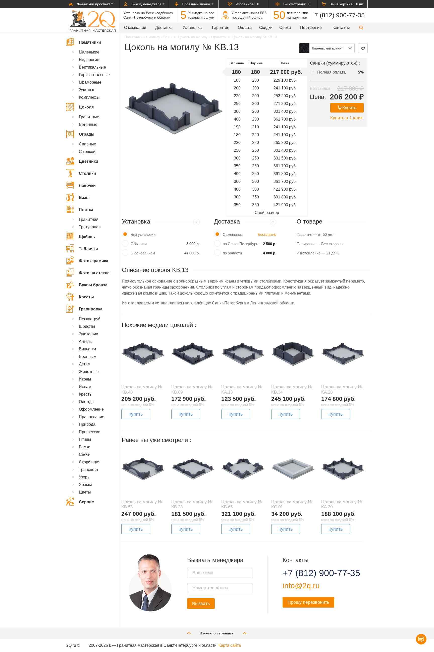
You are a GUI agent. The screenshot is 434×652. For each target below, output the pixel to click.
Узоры (84, 477)
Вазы (84, 197)
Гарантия (220, 27)
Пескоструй (89, 319)
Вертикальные (92, 67)
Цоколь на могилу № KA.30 (341, 504)
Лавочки (87, 185)
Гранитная (88, 219)
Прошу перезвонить (308, 602)
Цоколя (86, 107)
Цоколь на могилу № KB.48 (141, 389)
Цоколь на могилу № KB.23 (191, 504)
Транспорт (88, 469)
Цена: (318, 96)
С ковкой (87, 151)
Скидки (266, 27)
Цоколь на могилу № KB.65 (241, 504)
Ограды (86, 134)
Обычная (139, 244)
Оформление (91, 409)
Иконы (85, 379)
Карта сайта (230, 645)
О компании (135, 27)
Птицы (85, 439)
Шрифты (87, 326)
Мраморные (90, 82)
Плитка (86, 209)
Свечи (84, 454)
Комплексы (89, 97)
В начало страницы (217, 633)
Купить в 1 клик (346, 117)
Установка (192, 27)
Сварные (87, 144)
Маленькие (89, 52)
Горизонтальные (94, 75)
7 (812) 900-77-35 (339, 15)
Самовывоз (233, 234)
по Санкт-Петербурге (241, 244)
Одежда (86, 402)
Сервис (86, 502)
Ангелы (86, 341)
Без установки (143, 234)
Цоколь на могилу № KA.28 (341, 389)
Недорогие (89, 60)
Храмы (85, 484)
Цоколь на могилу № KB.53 (141, 504)
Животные (89, 371)
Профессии (89, 432)
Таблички (88, 249)
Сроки (285, 27)
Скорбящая (89, 462)
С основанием (143, 253)
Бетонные (88, 124)
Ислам (85, 387)
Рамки (84, 447)
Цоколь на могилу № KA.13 (241, 389)
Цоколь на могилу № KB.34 (291, 389)
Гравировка (90, 309)
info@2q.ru (301, 585)
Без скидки (320, 88)
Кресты (86, 297)
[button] (361, 27)
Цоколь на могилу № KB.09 (191, 389)
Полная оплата (331, 72)
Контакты (341, 27)
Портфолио (311, 27)
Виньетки (87, 349)
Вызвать (201, 603)
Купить (349, 107)
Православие (91, 417)
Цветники (88, 161)
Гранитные (89, 117)
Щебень (87, 237)
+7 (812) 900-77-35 (315, 573)
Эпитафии (88, 334)
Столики (87, 173)
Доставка (164, 27)
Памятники (90, 42)
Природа (87, 424)
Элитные (87, 90)
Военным (87, 356)
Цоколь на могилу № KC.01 (291, 504)
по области (232, 253)
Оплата (245, 27)
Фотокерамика (93, 261)
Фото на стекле (94, 273)
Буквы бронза (93, 285)
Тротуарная (90, 227)
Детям (84, 364)
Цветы (85, 492)
